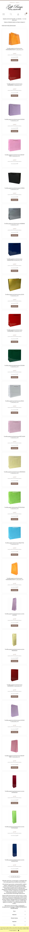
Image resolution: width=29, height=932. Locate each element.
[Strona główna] (14, 7)
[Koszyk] (25, 14)
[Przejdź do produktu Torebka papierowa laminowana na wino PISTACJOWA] (14, 817)
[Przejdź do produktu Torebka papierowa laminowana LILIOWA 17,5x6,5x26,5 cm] (14, 710)
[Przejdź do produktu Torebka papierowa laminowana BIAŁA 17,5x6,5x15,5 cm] (14, 391)
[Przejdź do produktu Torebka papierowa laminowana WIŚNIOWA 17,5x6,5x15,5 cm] (14, 74)
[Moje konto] (18, 14)
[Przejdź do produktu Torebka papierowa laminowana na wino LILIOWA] (14, 604)
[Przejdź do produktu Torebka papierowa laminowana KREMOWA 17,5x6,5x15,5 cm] (14, 462)
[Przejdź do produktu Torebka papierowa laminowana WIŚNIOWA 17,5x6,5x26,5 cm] (14, 675)
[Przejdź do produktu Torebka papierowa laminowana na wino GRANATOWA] (14, 850)
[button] (3, 14)
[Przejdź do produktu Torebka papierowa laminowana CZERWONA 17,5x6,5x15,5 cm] (14, 320)
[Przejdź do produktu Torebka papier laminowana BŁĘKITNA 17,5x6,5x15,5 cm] (14, 533)
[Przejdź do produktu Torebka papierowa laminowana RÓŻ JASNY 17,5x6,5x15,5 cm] (14, 427)
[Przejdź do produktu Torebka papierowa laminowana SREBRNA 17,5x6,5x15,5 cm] (14, 214)
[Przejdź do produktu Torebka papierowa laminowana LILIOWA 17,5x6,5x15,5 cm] (14, 109)
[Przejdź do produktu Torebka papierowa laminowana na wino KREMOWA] (14, 639)
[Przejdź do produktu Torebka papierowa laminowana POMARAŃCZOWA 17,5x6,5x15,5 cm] (14, 39)
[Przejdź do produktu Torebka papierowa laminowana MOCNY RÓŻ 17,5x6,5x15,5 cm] (14, 145)
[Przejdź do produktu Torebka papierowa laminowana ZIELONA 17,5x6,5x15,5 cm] (14, 356)
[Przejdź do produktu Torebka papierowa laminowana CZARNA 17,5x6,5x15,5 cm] (14, 178)
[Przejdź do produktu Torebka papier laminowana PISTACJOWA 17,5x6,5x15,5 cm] (14, 498)
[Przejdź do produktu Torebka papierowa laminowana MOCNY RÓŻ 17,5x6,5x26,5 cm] (14, 746)
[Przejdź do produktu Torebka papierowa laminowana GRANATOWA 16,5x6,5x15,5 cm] (14, 249)
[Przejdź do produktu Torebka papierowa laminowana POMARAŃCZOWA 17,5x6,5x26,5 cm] (14, 568)
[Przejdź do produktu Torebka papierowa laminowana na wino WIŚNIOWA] (14, 781)
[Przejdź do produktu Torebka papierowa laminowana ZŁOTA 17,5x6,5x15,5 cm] (14, 285)
